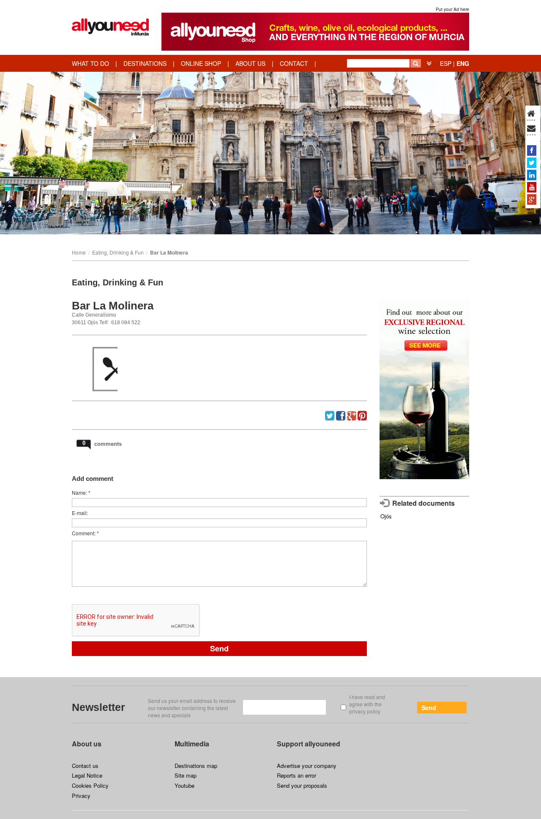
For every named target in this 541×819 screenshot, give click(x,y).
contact (294, 63)
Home (79, 252)
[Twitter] (531, 162)
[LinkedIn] (531, 175)
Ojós (386, 516)
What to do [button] (90, 63)
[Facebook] (531, 150)
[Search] (415, 63)
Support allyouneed (308, 743)
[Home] (531, 114)
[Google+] (531, 199)
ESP (445, 63)
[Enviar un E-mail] (531, 129)
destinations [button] (145, 63)
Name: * (81, 492)
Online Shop (201, 63)
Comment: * (85, 533)
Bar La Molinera (169, 252)
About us (86, 743)
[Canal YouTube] (531, 187)
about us (250, 63)
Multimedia (192, 743)
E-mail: (80, 512)
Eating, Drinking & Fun (118, 252)
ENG (462, 63)
